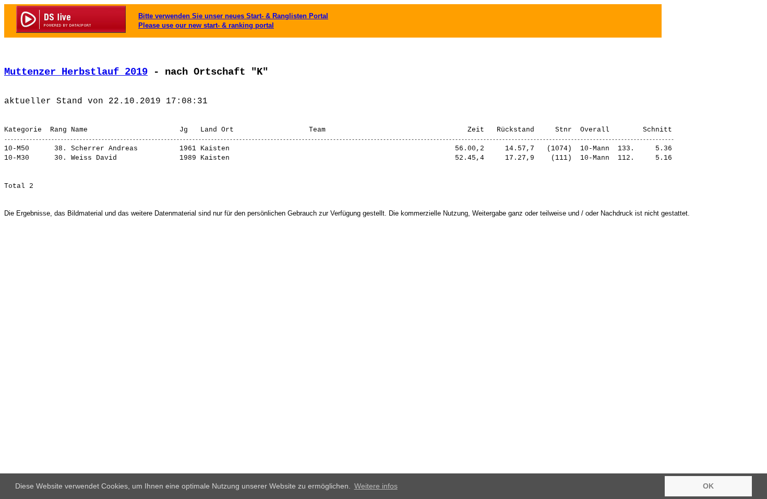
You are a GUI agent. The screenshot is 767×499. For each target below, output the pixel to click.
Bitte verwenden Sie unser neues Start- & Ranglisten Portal (233, 16)
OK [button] (708, 486)
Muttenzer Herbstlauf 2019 (76, 72)
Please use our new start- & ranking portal (206, 25)
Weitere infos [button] (376, 486)
